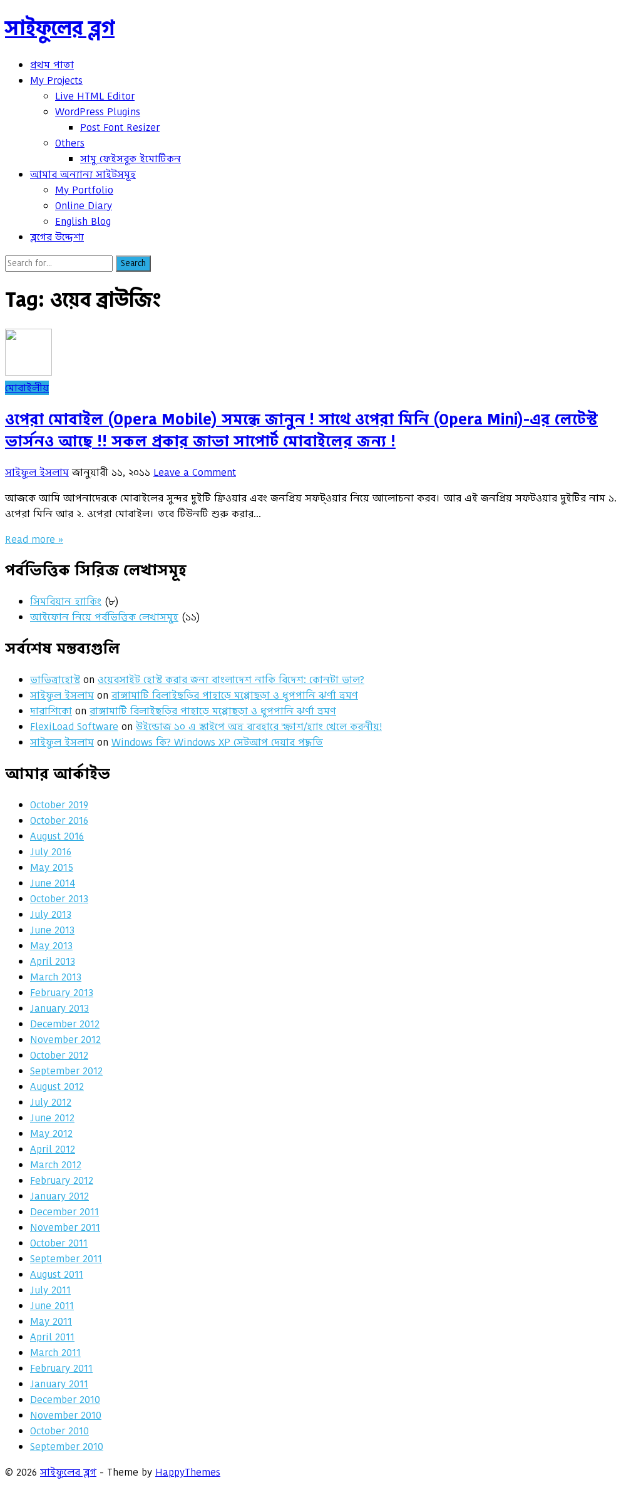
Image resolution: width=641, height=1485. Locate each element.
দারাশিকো (51, 711)
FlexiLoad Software (74, 726)
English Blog (83, 221)
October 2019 (59, 805)
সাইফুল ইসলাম (37, 472)
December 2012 (65, 1024)
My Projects (56, 80)
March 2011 (55, 1352)
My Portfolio (84, 190)
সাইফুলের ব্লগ (60, 28)
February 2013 (61, 992)
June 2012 (52, 1118)
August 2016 (57, 836)
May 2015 (51, 867)
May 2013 (51, 945)
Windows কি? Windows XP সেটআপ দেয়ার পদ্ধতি (217, 742)
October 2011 (59, 1243)
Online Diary (83, 205)
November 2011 (65, 1227)
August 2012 (57, 1086)
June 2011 (52, 1305)
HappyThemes (187, 1472)
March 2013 (55, 977)
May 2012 (51, 1133)
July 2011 (50, 1290)
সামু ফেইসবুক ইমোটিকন (130, 159)
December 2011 (64, 1212)
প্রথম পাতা (52, 65)
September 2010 (66, 1446)
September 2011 (66, 1258)
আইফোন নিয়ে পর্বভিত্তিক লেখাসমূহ (104, 617)
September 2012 (66, 1071)
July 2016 (50, 852)
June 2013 (52, 930)
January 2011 (59, 1384)
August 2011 (56, 1274)
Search (133, 263)
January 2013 (59, 1008)
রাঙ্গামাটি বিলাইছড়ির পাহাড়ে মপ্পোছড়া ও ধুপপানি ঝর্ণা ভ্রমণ (234, 695)
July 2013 (50, 914)
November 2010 (65, 1415)
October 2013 (59, 899)
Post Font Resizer (120, 127)
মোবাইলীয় (27, 388)
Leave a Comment (194, 472)
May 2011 (51, 1321)
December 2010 (65, 1399)
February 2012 (61, 1180)
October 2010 (59, 1431)
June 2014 (52, 883)
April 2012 (52, 1149)
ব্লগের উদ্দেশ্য (57, 237)
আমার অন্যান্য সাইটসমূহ (83, 174)
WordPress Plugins (97, 112)
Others (70, 143)
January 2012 (59, 1196)
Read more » (34, 539)
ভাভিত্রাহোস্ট (55, 679)
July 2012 (50, 1102)
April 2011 (52, 1337)
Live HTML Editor (95, 96)
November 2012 (65, 1039)
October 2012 (59, 1055)
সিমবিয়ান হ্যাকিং (65, 601)
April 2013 (52, 961)
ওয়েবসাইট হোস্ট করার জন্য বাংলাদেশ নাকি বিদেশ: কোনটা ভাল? (231, 679)
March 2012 (55, 1165)
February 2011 (61, 1368)
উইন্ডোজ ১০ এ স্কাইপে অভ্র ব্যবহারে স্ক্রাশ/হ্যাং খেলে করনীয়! (259, 726)
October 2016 (59, 820)
